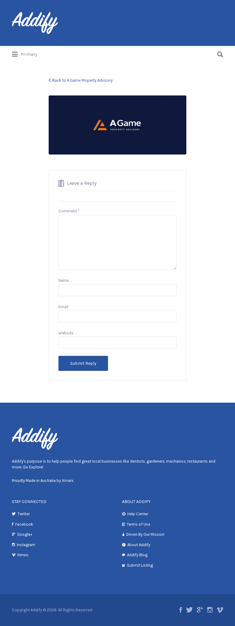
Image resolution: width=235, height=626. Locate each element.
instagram (210, 609)
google (200, 609)
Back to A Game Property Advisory (82, 80)
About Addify (138, 544)
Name (63, 280)
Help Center (137, 514)
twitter (189, 609)
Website (65, 333)
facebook (180, 609)
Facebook (24, 524)
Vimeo (22, 555)
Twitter (23, 514)
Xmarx (67, 480)
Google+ (24, 534)
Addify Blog (137, 555)
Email (63, 306)
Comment (68, 211)
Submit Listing (140, 565)
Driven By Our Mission (145, 534)
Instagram (26, 544)
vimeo (220, 609)
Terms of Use (138, 524)
